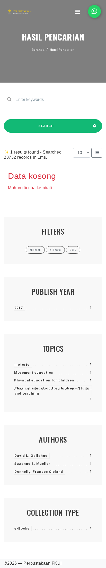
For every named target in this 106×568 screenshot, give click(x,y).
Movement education (34, 372)
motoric (22, 364)
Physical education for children (44, 380)
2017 (18, 308)
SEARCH (46, 126)
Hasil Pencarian (62, 50)
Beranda (38, 50)
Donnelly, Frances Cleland (38, 472)
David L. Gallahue (30, 456)
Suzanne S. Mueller (32, 464)
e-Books (21, 528)
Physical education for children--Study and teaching (51, 390)
